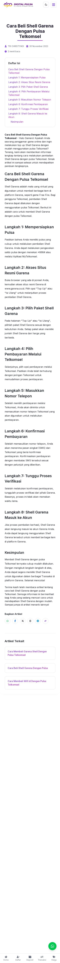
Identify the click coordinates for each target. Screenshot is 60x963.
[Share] (45, 621)
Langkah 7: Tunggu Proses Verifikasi (28, 108)
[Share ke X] (23, 621)
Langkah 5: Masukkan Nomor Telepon (29, 99)
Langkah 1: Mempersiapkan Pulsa (26, 77)
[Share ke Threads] (30, 621)
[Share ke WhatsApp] (7, 621)
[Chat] (52, 946)
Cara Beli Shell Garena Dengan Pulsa (28, 668)
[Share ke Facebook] (15, 621)
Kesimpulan (17, 121)
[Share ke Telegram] (38, 621)
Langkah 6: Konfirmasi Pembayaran (28, 104)
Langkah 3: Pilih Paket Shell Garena (28, 86)
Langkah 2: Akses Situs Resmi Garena (29, 82)
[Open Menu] (54, 5)
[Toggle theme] (46, 5)
